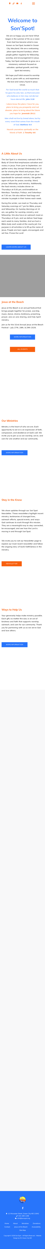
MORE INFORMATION (22, 337)
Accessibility (36, 1227)
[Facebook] (21, 3)
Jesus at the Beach (21, 1227)
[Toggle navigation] (33, 4)
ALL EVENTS (22, 349)
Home (7, 1223)
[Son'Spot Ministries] (22, 16)
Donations (36, 1223)
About (15, 1223)
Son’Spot (18, 1235)
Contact (7, 1227)
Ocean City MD (27, 1238)
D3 (21, 1238)
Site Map (22, 1230)
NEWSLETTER (11, 564)
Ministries (25, 1223)
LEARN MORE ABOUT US (16, 247)
